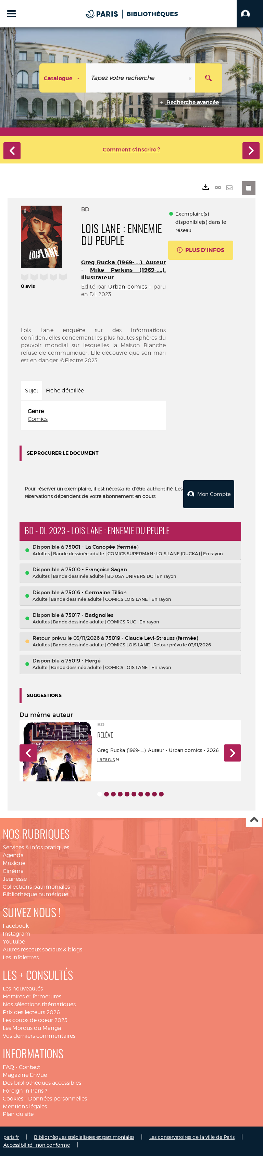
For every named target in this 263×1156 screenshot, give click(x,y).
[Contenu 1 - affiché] (99, 794)
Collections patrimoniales (36, 887)
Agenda (13, 855)
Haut (254, 820)
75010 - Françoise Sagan (96, 569)
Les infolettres (21, 957)
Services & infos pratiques (36, 847)
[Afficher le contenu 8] (147, 794)
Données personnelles (57, 1098)
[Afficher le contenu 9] (154, 794)
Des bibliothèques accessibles (42, 1083)
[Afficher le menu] (11, 14)
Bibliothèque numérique (35, 894)
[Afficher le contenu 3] (113, 794)
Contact (29, 1067)
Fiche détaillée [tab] (65, 390)
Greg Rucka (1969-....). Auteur (123, 262)
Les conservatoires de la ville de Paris (192, 1137)
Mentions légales (25, 1106)
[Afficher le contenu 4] (120, 794)
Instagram (16, 933)
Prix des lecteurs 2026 (31, 1012)
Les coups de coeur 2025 (35, 1020)
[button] (250, 13)
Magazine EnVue (25, 1075)
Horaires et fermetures (32, 996)
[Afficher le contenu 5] (127, 794)
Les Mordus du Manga (32, 1028)
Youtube (14, 941)
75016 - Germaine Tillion (96, 592)
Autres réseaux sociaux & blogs (42, 949)
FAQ (8, 1067)
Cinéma (13, 871)
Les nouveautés (23, 988)
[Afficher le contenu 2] (106, 794)
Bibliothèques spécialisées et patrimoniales (84, 1137)
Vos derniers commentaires (39, 1036)
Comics (38, 419)
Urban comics (127, 286)
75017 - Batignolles (89, 615)
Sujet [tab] (31, 390)
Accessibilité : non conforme (36, 1145)
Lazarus (106, 759)
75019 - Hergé (83, 660)
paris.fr (11, 1137)
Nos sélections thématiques (39, 1004)
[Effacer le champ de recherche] (191, 78)
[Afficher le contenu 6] (134, 794)
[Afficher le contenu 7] (140, 794)
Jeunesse (15, 879)
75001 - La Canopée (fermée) (101, 547)
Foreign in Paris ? (25, 1090)
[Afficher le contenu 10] (161, 794)
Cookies (13, 1098)
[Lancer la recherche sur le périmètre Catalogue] (208, 78)
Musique (14, 863)
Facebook (16, 926)
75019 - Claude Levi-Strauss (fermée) (151, 638)
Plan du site (18, 1114)
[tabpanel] (93, 415)
